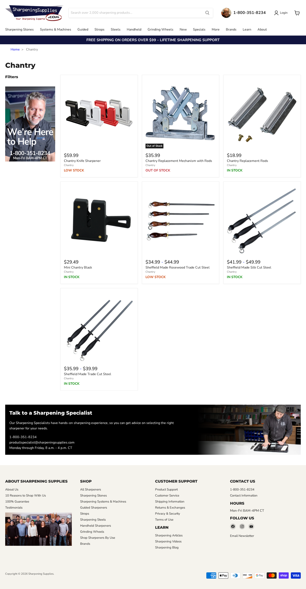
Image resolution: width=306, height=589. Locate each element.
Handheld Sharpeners (95, 526)
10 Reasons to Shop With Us (25, 495)
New (183, 29)
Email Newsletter (242, 536)
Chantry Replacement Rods (247, 161)
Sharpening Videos (168, 541)
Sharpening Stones (19, 29)
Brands (231, 29)
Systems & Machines (55, 29)
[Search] (207, 13)
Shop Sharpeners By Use (97, 538)
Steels (116, 29)
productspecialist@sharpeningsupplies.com (42, 442)
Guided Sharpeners (93, 507)
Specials (199, 29)
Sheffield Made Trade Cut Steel (87, 374)
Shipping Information (169, 501)
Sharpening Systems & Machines (103, 501)
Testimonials (13, 507)
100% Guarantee (17, 501)
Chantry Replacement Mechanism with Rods (179, 161)
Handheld (134, 29)
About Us (11, 489)
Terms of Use (164, 520)
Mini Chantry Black (78, 267)
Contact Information (243, 495)
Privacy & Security (167, 513)
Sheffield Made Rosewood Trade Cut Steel (178, 267)
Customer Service (167, 495)
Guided (82, 29)
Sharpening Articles (169, 535)
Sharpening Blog (167, 547)
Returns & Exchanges (170, 507)
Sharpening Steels (93, 520)
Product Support (166, 489)
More (216, 29)
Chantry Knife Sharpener (82, 161)
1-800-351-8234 (23, 437)
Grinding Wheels (160, 29)
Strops (99, 29)
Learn (247, 29)
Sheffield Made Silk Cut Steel (249, 267)
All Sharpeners (90, 489)
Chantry (69, 165)
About (262, 29)
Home (15, 49)
